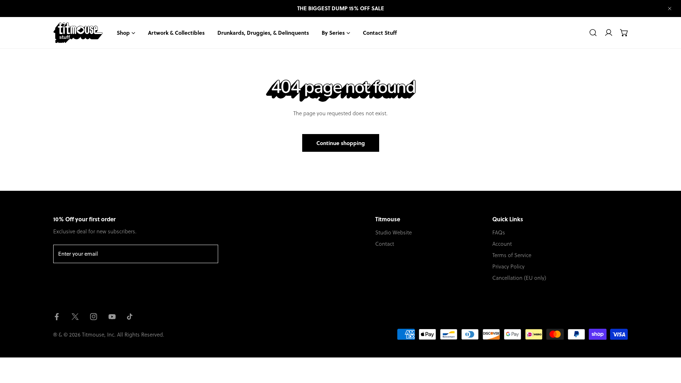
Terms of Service (511, 255)
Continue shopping (340, 143)
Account (502, 244)
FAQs (498, 232)
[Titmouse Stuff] (78, 32)
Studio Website (393, 232)
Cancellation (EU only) (519, 278)
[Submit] (208, 253)
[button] (624, 32)
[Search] (593, 32)
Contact (384, 244)
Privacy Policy (508, 266)
